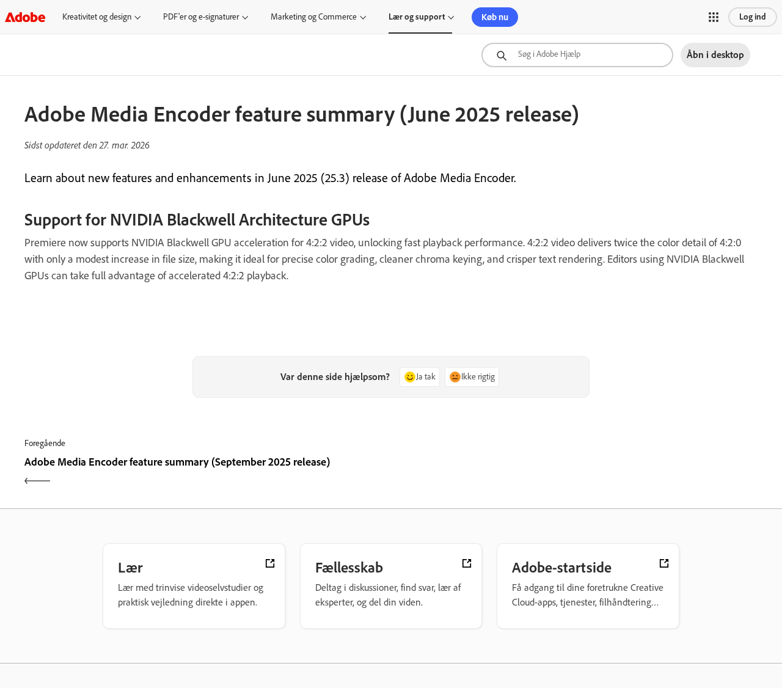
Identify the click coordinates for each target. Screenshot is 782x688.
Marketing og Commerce (314, 17)
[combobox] (577, 55)
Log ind (752, 17)
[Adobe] (25, 17)
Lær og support (417, 17)
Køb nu (494, 17)
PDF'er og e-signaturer (201, 17)
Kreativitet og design (96, 17)
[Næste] (576, 472)
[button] (713, 17)
